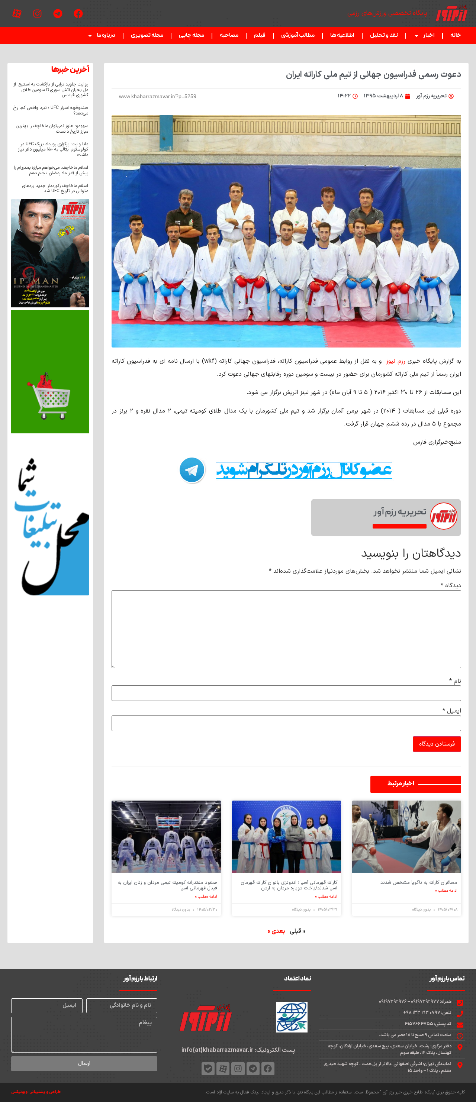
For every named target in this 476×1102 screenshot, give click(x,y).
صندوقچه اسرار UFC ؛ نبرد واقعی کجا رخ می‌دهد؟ (50, 110)
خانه (455, 36)
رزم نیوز (397, 361)
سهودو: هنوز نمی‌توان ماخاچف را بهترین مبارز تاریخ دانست (52, 129)
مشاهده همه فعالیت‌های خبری (400, 526)
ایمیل (452, 711)
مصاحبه (229, 36)
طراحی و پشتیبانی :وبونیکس (36, 1092)
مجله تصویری (147, 36)
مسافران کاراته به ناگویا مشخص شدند (418, 882)
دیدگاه (451, 586)
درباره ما (106, 36)
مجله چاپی (191, 36)
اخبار (429, 36)
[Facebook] (78, 13)
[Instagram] (37, 13)
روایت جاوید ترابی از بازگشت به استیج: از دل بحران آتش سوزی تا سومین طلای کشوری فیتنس (50, 89)
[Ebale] (208, 1068)
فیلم (260, 36)
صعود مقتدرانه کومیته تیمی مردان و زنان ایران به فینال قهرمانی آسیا (167, 885)
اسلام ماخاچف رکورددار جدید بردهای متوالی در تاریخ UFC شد (55, 188)
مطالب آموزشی (298, 36)
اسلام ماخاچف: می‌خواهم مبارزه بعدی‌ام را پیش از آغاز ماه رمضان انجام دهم (51, 170)
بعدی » (276, 931)
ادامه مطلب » (446, 891)
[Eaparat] (16, 13)
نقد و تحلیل (384, 36)
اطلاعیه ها (342, 36)
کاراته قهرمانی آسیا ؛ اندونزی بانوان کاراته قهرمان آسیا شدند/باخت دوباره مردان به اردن (289, 885)
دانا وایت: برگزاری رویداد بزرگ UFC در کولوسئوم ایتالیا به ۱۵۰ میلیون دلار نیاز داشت (53, 149)
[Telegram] (57, 13)
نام (455, 681)
